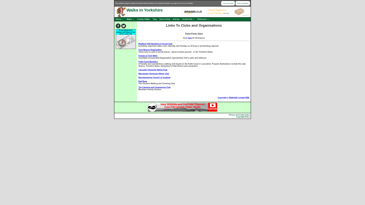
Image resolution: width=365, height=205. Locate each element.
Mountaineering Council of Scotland (154, 77)
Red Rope (142, 81)
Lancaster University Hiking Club (152, 70)
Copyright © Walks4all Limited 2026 (233, 98)
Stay (155, 19)
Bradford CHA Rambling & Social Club (155, 44)
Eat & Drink (165, 19)
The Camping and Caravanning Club (154, 87)
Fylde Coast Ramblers (148, 62)
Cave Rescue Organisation (150, 50)
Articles (176, 19)
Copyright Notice (243, 117)
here (190, 38)
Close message (228, 3)
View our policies (243, 3)
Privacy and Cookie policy (239, 115)
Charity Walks (143, 19)
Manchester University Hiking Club (153, 74)
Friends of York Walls (147, 56)
